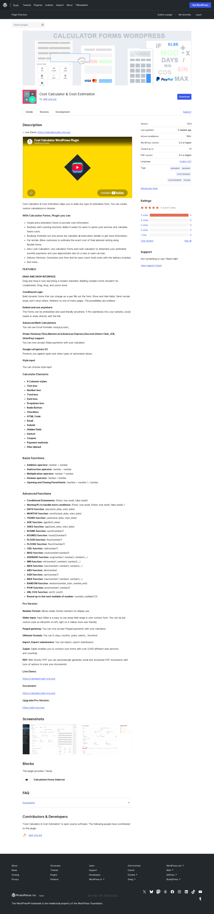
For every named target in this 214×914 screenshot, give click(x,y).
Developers (94, 875)
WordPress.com (175, 865)
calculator (186, 168)
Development (63, 111)
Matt (170, 870)
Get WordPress (200, 5)
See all (187, 240)
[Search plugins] (42, 25)
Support (187, 111)
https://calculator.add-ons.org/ (54, 132)
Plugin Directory (19, 14)
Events (131, 870)
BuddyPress (174, 879)
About (14, 865)
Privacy (15, 879)
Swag (132, 879)
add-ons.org (49, 99)
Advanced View (149, 188)
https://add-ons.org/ (34, 707)
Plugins (53, 875)
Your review (147, 240)
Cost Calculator (183, 174)
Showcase (55, 865)
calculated (175, 168)
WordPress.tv (97, 879)
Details (29, 111)
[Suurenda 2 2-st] (128, 728)
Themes (54, 870)
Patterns (54, 879)
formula (187, 180)
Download (184, 96)
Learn (91, 865)
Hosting (15, 875)
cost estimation (174, 180)
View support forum (151, 265)
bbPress (172, 875)
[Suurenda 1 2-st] (72, 728)
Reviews (44, 111)
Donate (132, 875)
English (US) (185, 161)
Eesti (41, 896)
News (14, 870)
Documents (29, 802)
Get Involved (134, 865)
